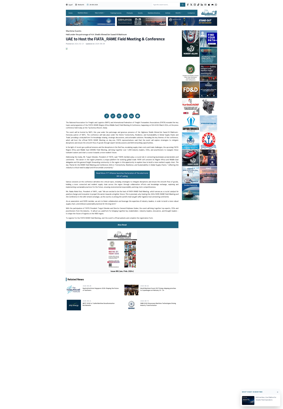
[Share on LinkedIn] (131, 116)
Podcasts (130, 12)
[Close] (277, 392)
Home (71, 12)
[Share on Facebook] (106, 116)
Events (140, 12)
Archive (167, 12)
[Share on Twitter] (112, 116)
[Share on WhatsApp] (125, 116)
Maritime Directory (154, 12)
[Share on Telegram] (137, 116)
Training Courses (115, 12)
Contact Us (191, 12)
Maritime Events (73, 31)
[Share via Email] (119, 116)
